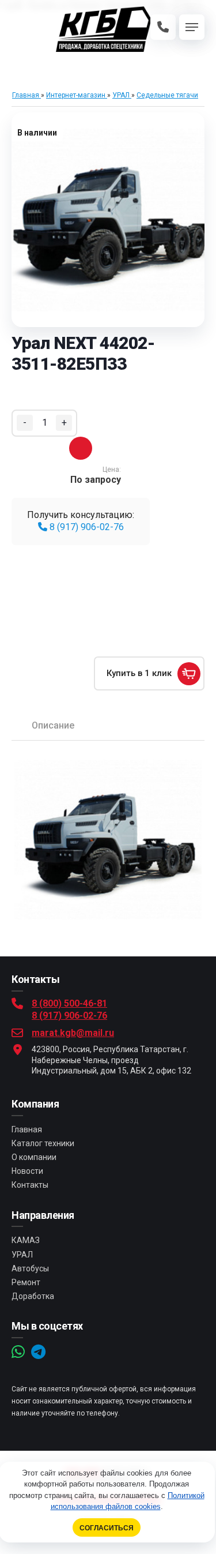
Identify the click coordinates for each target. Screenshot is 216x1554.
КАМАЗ (26, 1240)
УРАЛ (22, 1254)
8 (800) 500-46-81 (69, 1003)
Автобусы (30, 1268)
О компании (34, 1157)
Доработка (33, 1296)
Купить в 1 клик (139, 673)
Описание (53, 725)
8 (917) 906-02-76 (85, 526)
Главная (27, 1129)
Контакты (30, 1184)
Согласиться (106, 1528)
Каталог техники (43, 1143)
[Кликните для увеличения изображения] (108, 219)
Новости (27, 1171)
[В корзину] (80, 448)
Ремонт (26, 1282)
